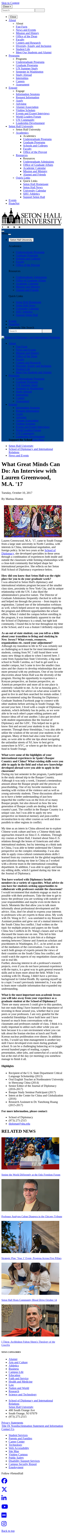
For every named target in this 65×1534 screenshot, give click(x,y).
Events (12, 200)
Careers (20, 81)
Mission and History (27, 33)
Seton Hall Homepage (35, 184)
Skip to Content (10, 2)
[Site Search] (2, 231)
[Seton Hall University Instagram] (5, 1524)
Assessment (22, 84)
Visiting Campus (18, 1454)
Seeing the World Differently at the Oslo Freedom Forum (30, 1174)
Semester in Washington (29, 71)
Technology (15, 1444)
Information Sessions (28, 94)
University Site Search (21, 327)
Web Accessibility (19, 1448)
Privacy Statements (12, 1422)
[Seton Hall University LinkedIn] (5, 1499)
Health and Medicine (20, 1381)
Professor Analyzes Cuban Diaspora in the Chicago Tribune (31, 1216)
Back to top (8, 1530)
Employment (16, 1467)
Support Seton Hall (34, 197)
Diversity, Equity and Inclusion (33, 45)
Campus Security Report (23, 1464)
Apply (19, 100)
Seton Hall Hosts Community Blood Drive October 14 (29, 1300)
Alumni (13, 1359)
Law (11, 1384)
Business (14, 1368)
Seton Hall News (33, 187)
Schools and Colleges (35, 145)
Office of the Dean (26, 36)
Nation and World (19, 1388)
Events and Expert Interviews (32, 113)
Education (14, 1375)
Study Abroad (24, 74)
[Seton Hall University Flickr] (5, 1516)
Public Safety (16, 1457)
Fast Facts (21, 26)
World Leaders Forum (28, 116)
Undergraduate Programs (30, 62)
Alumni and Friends (34, 174)
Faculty (20, 39)
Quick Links (23, 177)
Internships (22, 78)
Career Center (17, 1441)
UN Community (25, 119)
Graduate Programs (27, 65)
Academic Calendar (34, 168)
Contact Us (7, 1429)
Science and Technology (23, 1394)
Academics (22, 132)
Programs (14, 55)
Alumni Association (27, 107)
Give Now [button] (38, 439)
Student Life (23, 49)
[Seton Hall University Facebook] (5, 1481)
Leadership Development (30, 123)
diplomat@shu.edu (19, 1123)
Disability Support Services (24, 1460)
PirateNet (14, 203)
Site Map (14, 1451)
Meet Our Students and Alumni (33, 52)
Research (14, 1391)
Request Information (27, 97)
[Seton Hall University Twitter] (5, 1490)
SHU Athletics (31, 193)
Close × (7, 6)
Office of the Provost (35, 152)
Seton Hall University (21, 126)
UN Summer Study (27, 68)
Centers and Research (28, 42)
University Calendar (34, 190)
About (12, 20)
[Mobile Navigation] (9, 234)
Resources (22, 155)
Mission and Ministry (35, 171)
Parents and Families (20, 1438)
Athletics (14, 1365)
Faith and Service (19, 1378)
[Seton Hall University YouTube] (5, 1507)
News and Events (26, 29)
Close (13, 17)
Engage (13, 87)
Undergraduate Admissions (38, 161)
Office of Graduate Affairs (38, 164)
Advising (21, 103)
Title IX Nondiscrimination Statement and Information (32, 1425)
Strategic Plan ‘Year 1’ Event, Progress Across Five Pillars (31, 1258)
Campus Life (16, 1372)
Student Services (18, 1435)
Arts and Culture (18, 1362)
